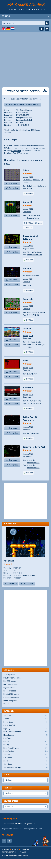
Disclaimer (25, 849)
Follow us (7, 835)
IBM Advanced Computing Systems (23, 829)
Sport (25, 761)
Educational (25, 722)
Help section (16, 151)
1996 (31, 279)
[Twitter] (47, 29)
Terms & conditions (9, 852)
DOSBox (7, 153)
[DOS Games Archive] (26, 6)
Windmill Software (34, 252)
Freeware (26, 282)
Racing (25, 745)
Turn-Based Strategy (25, 767)
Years (6, 774)
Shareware (27, 212)
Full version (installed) (31, 180)
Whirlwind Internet (20, 856)
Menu (8, 16)
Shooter (25, 755)
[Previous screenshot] (8, 542)
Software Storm (34, 401)
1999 (31, 427)
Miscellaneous (25, 735)
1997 (31, 177)
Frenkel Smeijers (28, 575)
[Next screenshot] (43, 542)
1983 (31, 246)
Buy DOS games (9, 681)
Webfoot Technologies (36, 344)
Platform (17, 568)
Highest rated (8, 688)
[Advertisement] (25, 57)
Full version (27, 457)
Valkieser (17, 578)
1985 (31, 368)
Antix (25, 360)
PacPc (36, 276)
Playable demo (28, 249)
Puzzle (25, 742)
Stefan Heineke (33, 215)
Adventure (25, 716)
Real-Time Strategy (25, 748)
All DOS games (9, 675)
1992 (31, 209)
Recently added (9, 691)
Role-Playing (25, 751)
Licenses (7, 788)
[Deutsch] (8, 28)
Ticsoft (30, 347)
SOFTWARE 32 (33, 315)
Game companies (10, 701)
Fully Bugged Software (36, 186)
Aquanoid (27, 202)
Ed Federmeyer (33, 433)
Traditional (25, 764)
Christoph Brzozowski (36, 312)
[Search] (47, 23)
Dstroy (26, 170)
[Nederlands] (12, 28)
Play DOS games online (12, 678)
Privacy (15, 849)
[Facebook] (41, 29)
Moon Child (8, 560)
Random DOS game (11, 697)
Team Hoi (17, 575)
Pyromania (28, 299)
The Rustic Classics (24, 110)
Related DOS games (11, 694)
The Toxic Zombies (34, 342)
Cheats (6, 704)
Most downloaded (10, 684)
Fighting (25, 729)
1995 (31, 395)
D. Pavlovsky (32, 374)
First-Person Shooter (25, 732)
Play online (13, 188)
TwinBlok (27, 328)
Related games (10, 801)
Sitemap (5, 849)
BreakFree (28, 387)
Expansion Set (25, 725)
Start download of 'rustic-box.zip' (24, 104)
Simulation (25, 758)
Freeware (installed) (24, 120)
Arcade (25, 177)
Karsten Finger (33, 218)
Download (13, 183)
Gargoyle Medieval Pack (34, 447)
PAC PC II (27, 268)
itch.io (29, 189)
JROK (29, 286)
